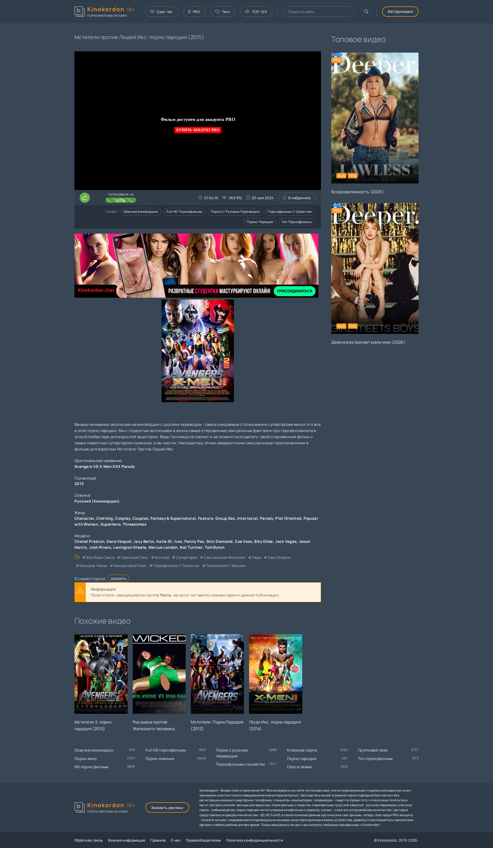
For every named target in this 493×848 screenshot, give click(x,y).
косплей (162, 557)
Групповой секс (373, 750)
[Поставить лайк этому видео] (85, 197)
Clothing (104, 518)
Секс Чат (165, 11)
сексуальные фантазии (224, 557)
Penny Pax (194, 541)
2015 (79, 483)
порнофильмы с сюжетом (176, 565)
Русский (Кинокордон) (97, 501)
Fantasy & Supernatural (173, 518)
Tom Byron (214, 547)
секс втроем (279, 557)
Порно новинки (159, 758)
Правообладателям (203, 840)
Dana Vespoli (119, 541)
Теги (226, 11)
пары (256, 557)
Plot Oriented (288, 518)
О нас (176, 840)
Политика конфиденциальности (254, 840)
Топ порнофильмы (296, 221)
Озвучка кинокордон (141, 211)
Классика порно (302, 750)
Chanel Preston (89, 541)
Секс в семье (299, 766)
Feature (205, 518)
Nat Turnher (191, 547)
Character (84, 518)
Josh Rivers (100, 547)
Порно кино (85, 758)
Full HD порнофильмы (185, 211)
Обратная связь (88, 840)
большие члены (93, 565)
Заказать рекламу (167, 807)
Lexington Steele (129, 547)
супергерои (186, 557)
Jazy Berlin (144, 541)
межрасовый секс (130, 565)
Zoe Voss (243, 541)
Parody (266, 518)
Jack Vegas (286, 541)
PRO (196, 11)
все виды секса (100, 557)
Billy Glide (263, 541)
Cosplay (122, 518)
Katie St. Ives (169, 541)
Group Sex (225, 518)
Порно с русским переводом (235, 211)
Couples (140, 518)
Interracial (247, 518)
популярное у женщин (226, 565)
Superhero (110, 524)
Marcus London (163, 547)
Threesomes (134, 524)
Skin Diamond (219, 541)
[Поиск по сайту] (366, 11)
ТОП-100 (259, 11)
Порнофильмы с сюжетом (289, 211)
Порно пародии (260, 221)
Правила (158, 840)
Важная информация (126, 840)
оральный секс (134, 557)
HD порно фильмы (91, 766)
